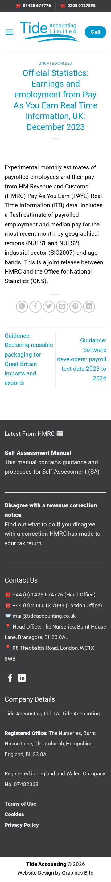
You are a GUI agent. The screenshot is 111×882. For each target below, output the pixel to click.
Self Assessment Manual (38, 452)
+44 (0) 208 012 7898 (38, 605)
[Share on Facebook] (35, 307)
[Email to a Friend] (62, 307)
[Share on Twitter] (49, 307)
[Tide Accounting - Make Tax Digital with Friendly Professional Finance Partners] (49, 32)
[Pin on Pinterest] (75, 307)
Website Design (36, 873)
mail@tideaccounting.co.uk (44, 616)
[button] (9, 31)
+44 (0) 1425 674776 (38, 594)
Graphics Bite (77, 873)
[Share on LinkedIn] (89, 307)
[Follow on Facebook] (10, 678)
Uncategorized (55, 63)
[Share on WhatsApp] (22, 307)
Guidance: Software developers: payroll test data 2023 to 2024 (81, 359)
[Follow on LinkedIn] (22, 678)
